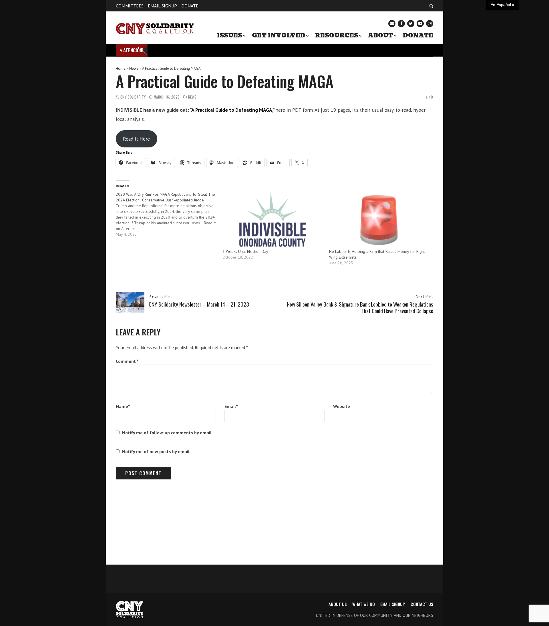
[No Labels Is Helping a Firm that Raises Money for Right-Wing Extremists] (379, 220)
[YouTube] (420, 23)
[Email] (391, 23)
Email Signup (162, 6)
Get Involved (278, 35)
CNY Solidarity (133, 97)
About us (338, 604)
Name (123, 406)
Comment (127, 361)
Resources (336, 35)
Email (231, 406)
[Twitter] (410, 23)
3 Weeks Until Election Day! (245, 251)
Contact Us (422, 604)
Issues (229, 35)
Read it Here (136, 138)
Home (121, 68)
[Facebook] (401, 23)
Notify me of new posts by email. (156, 451)
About (380, 35)
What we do (363, 604)
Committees (130, 6)
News (133, 68)
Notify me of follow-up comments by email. (167, 432)
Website (341, 406)
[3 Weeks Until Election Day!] (272, 220)
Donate (189, 6)
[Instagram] (429, 23)
